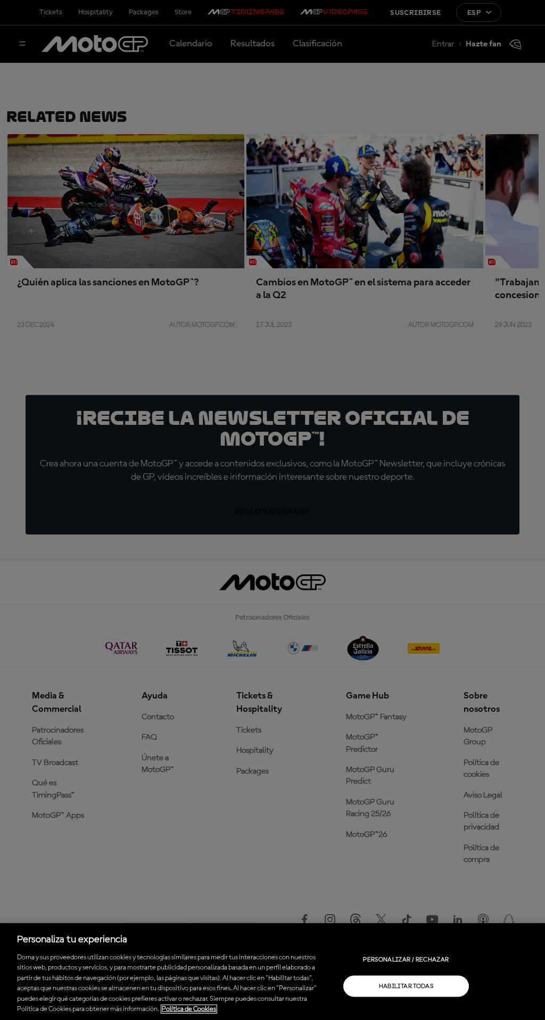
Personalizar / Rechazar (406, 959)
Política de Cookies (189, 1009)
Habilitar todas (406, 986)
